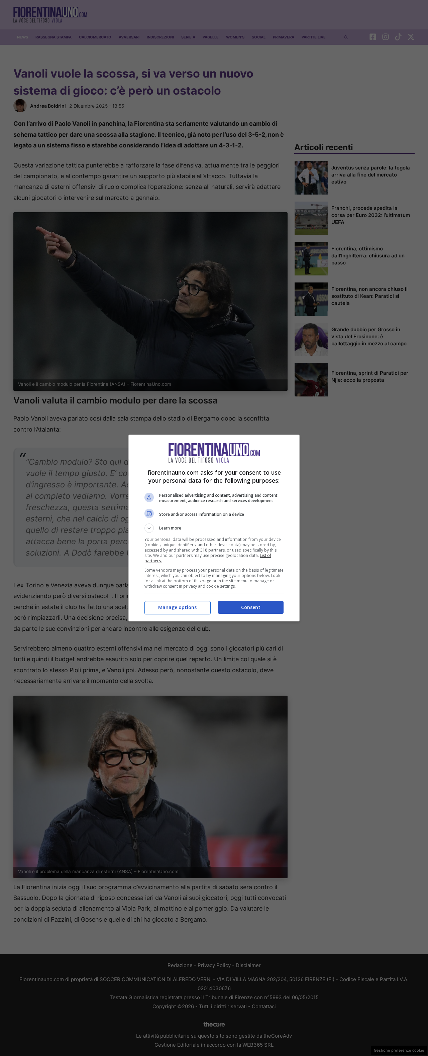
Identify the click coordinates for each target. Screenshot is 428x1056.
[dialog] (214, 528)
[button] (214, 528)
